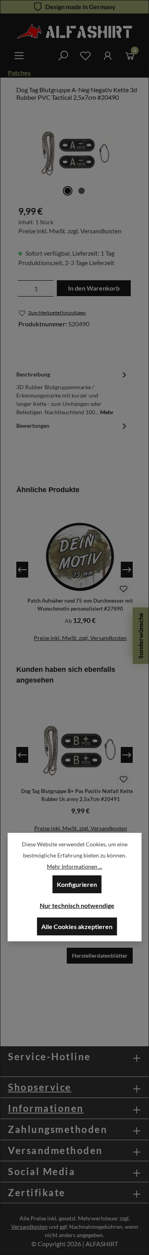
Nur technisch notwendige (77, 905)
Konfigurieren (77, 884)
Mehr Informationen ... (74, 866)
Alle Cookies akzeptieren (76, 926)
